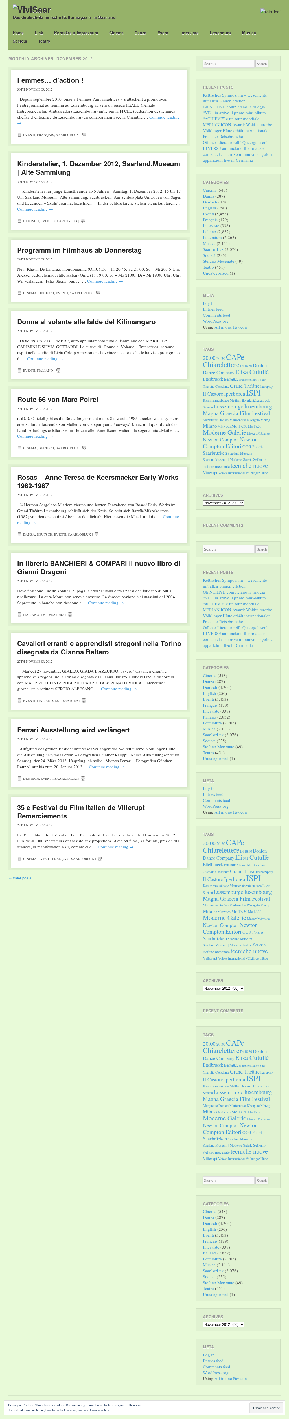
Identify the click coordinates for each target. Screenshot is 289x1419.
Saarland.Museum (240, 453)
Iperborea (234, 393)
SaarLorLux (67, 134)
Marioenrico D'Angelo (244, 419)
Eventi (163, 33)
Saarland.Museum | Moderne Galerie (227, 459)
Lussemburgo (229, 406)
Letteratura (220, 33)
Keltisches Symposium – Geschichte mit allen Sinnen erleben (235, 98)
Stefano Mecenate (218, 261)
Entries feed (213, 309)
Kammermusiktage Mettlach (222, 400)
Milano (210, 425)
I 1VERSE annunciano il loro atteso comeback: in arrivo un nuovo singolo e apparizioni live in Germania (238, 154)
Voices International (231, 472)
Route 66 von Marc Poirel (57, 399)
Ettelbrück (231, 379)
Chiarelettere (221, 364)
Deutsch (31, 220)
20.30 (220, 358)
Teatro (44, 41)
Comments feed (216, 315)
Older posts (19, 878)
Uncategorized (216, 273)
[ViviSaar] (32, 9)
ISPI (253, 392)
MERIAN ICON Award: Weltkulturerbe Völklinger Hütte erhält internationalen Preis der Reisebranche (237, 130)
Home (18, 33)
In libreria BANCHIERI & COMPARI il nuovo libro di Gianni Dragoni (98, 567)
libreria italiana (252, 400)
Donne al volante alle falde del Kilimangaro (86, 321)
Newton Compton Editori (230, 442)
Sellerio (259, 459)
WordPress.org (216, 321)
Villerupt (210, 472)
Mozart (252, 433)
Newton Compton (221, 439)
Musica (249, 33)
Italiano (45, 370)
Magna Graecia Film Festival (236, 413)
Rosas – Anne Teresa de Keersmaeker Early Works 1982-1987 (97, 481)
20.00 (209, 357)
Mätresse (263, 433)
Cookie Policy (99, 1410)
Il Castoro (213, 393)
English (209, 208)
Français (45, 134)
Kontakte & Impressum (76, 33)
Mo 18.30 (254, 426)
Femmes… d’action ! (50, 80)
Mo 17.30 (239, 426)
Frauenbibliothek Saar (252, 380)
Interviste (190, 33)
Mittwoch (224, 426)
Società (20, 41)
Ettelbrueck (213, 379)
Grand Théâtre (245, 385)
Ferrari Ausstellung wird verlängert (73, 729)
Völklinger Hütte (257, 472)
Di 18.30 (246, 365)
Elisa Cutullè (252, 371)
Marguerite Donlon (216, 419)
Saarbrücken (215, 453)
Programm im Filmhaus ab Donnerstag (79, 250)
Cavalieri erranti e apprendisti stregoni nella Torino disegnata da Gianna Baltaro (99, 647)
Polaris (257, 446)
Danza (140, 33)
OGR (246, 446)
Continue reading (35, 209)
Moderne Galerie (224, 432)
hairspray (266, 386)
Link (39, 33)
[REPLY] (84, 134)
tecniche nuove (249, 465)
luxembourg (258, 406)
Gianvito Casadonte (216, 386)
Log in (208, 303)
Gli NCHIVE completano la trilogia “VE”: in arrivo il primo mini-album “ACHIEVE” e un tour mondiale (234, 112)
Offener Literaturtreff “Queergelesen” (235, 142)
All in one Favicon (230, 327)
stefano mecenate (216, 466)
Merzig (265, 419)
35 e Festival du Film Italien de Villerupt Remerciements (81, 811)
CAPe (235, 357)
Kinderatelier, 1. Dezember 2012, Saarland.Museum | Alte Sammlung (98, 168)
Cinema (116, 33)
